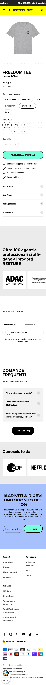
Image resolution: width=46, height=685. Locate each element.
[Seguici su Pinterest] (17, 634)
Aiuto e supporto (10, 572)
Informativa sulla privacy (13, 671)
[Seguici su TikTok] (30, 634)
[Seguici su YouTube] (24, 634)
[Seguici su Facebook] (4, 634)
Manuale (7, 577)
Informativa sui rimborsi (12, 668)
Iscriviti (33, 528)
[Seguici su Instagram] (11, 634)
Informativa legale (35, 677)
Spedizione (8, 562)
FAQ (28, 570)
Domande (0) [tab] (29, 324)
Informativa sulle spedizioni (14, 677)
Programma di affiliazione (9, 619)
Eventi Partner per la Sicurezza (11, 611)
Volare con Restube (30, 564)
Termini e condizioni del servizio (16, 674)
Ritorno (6, 567)
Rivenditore (8, 596)
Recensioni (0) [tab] (9, 324)
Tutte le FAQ (23, 430)
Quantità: (7, 139)
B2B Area (7, 591)
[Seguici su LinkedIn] (37, 634)
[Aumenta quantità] (15, 144)
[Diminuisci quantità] (6, 144)
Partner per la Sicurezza (9, 603)
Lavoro (29, 575)
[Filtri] (5, 332)
